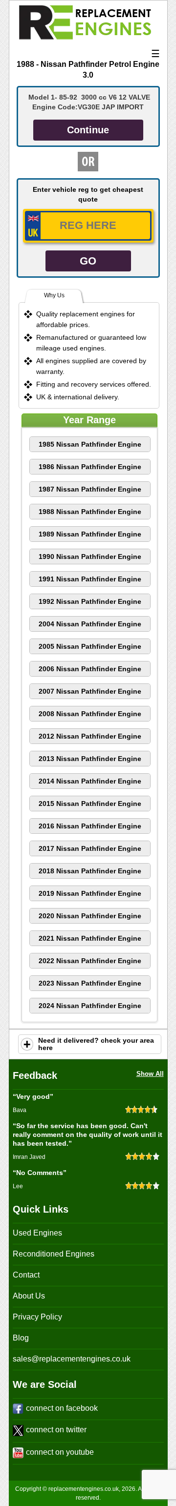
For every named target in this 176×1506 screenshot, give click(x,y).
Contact (26, 1275)
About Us (29, 1296)
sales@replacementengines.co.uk (72, 1359)
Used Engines (37, 1233)
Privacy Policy (37, 1317)
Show (27, 1044)
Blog (21, 1338)
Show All (150, 1073)
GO (88, 261)
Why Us (54, 295)
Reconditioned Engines (53, 1254)
